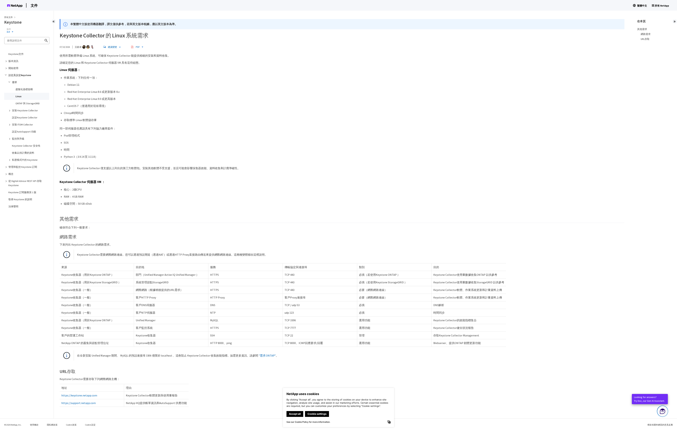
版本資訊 (13, 61)
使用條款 (34, 424)
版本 (9, 29)
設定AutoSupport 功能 (24, 131)
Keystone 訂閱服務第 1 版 (22, 192)
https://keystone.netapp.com (79, 395)
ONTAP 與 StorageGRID (28, 103)
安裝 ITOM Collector (22, 124)
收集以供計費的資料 (23, 152)
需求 (14, 82)
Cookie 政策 (71, 424)
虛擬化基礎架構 (24, 89)
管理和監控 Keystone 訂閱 (22, 166)
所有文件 (8, 17)
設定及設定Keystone (19, 75)
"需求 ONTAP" (267, 355)
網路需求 (646, 34)
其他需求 (642, 29)
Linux (19, 96)
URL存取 (645, 39)
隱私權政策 (52, 424)
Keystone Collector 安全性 (26, 145)
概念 (10, 174)
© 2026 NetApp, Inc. (13, 424)
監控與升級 (18, 138)
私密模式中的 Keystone (25, 159)
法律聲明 (13, 206)
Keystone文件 (16, 54)
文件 (34, 5)
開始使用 (13, 68)
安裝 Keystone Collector (25, 110)
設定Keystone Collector (24, 117)
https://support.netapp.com (78, 403)
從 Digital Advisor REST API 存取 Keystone (25, 183)
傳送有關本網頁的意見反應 (660, 424)
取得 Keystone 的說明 (20, 199)
